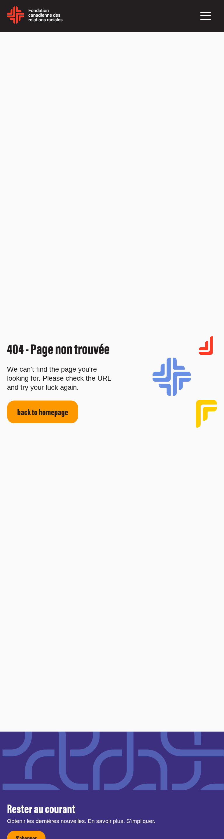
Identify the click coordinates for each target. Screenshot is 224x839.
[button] (205, 16)
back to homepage (42, 411)
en (67, 18)
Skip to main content (15, 39)
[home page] (35, 21)
